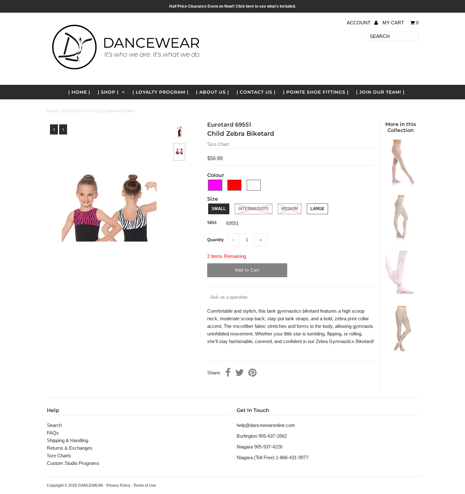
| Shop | (108, 92)
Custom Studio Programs (73, 463)
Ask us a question (228, 297)
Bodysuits (73, 111)
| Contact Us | (256, 92)
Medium (289, 208)
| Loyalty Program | (161, 92)
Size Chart (218, 144)
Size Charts (59, 455)
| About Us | (212, 92)
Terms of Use (144, 485)
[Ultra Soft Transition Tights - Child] (400, 351)
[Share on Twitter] (239, 373)
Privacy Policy (118, 485)
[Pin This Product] (252, 373)
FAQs (53, 432)
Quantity (215, 239)
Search (54, 425)
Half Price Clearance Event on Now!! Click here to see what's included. (232, 6)
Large (317, 208)
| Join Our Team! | (380, 92)
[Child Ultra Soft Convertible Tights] (400, 240)
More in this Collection (400, 127)
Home (53, 111)
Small (219, 208)
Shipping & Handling (67, 440)
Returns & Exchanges (69, 448)
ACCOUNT (359, 22)
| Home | (79, 92)
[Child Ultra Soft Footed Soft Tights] (400, 185)
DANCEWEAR (90, 485)
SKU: (212, 222)
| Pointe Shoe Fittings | (316, 92)
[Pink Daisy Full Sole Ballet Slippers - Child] (400, 295)
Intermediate (253, 208)
